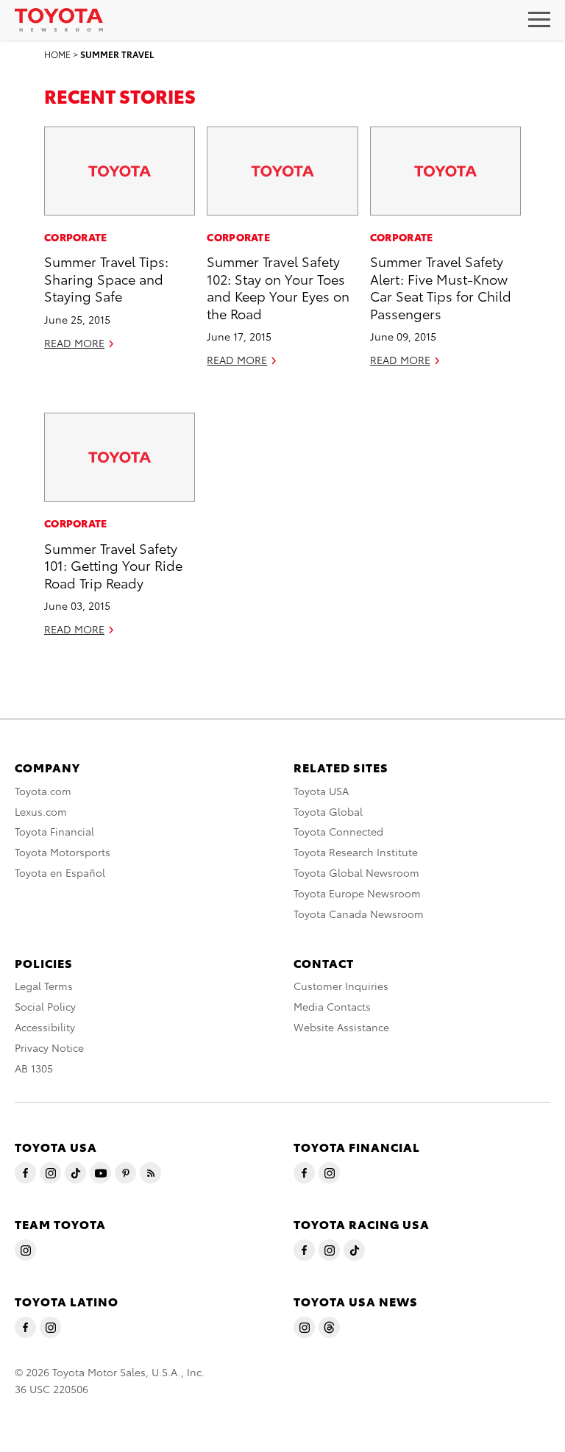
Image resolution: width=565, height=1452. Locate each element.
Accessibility (45, 1026)
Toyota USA (321, 790)
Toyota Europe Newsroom (357, 893)
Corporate (75, 236)
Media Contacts (332, 1006)
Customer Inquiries (341, 985)
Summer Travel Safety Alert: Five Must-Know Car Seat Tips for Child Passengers (440, 286)
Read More (74, 342)
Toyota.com (43, 790)
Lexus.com (41, 811)
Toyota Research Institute (356, 851)
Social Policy (45, 1006)
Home (57, 54)
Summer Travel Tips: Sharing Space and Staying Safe (106, 278)
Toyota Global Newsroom (356, 872)
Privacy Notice (49, 1047)
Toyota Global (328, 811)
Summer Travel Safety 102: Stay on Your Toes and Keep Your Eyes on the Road (278, 286)
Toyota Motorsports (62, 851)
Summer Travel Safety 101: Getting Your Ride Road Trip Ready (113, 564)
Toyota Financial (54, 831)
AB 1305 (34, 1068)
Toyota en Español (60, 872)
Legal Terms (44, 985)
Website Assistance (341, 1026)
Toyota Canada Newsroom (359, 913)
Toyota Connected (338, 831)
